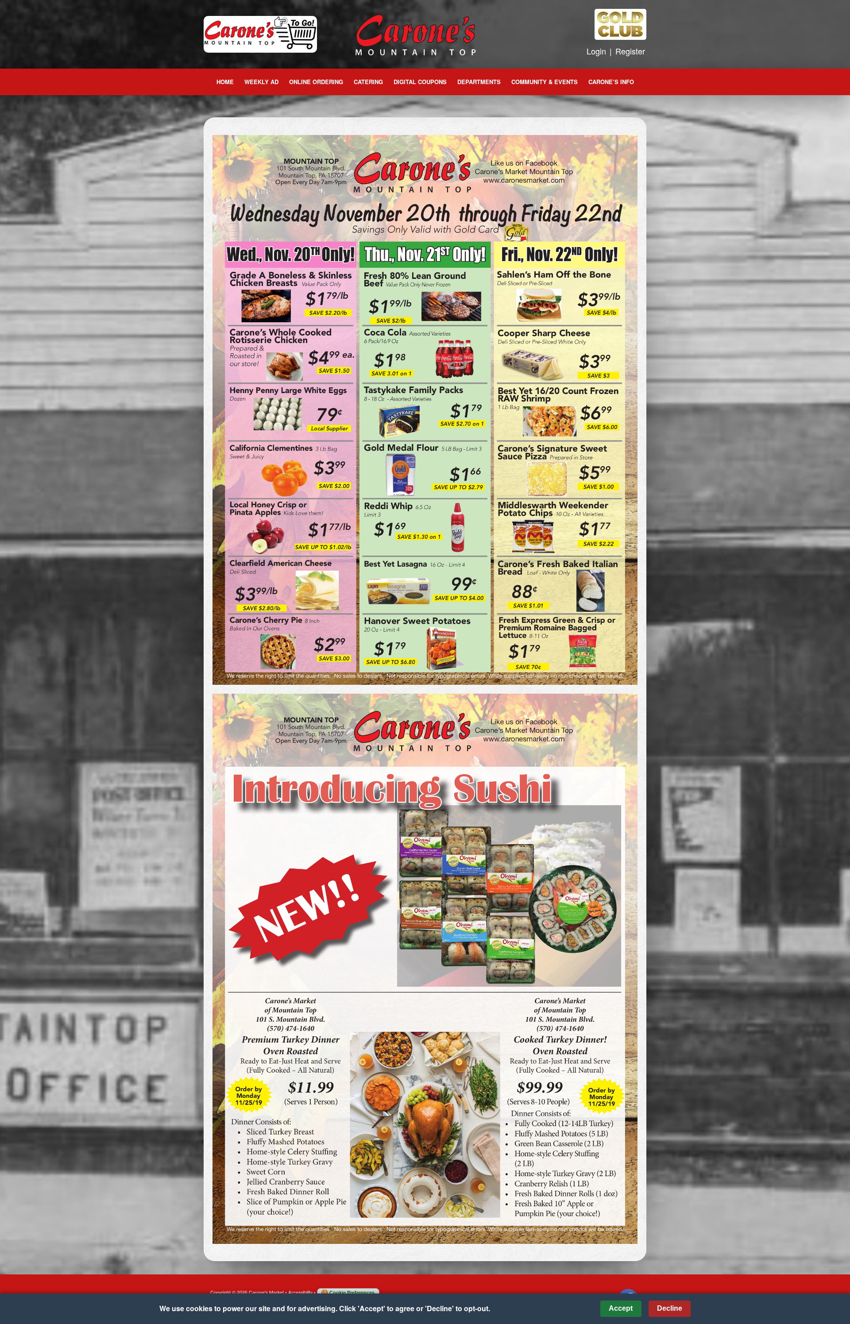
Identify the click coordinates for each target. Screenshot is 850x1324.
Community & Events (544, 81)
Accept (621, 1308)
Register (630, 51)
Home (225, 81)
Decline (669, 1308)
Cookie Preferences (352, 1292)
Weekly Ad (261, 81)
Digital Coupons (420, 81)
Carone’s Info (611, 81)
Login (596, 51)
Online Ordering (316, 81)
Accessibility (300, 1292)
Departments (479, 81)
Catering (368, 81)
